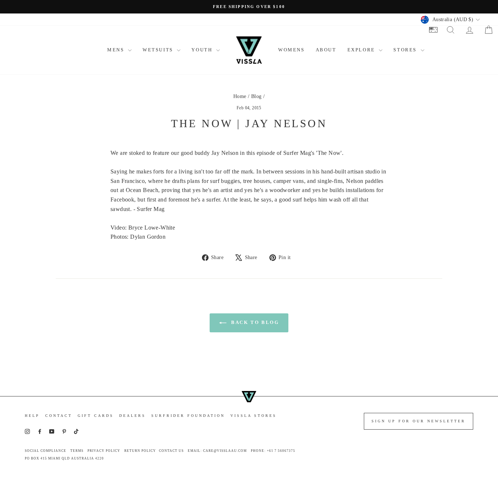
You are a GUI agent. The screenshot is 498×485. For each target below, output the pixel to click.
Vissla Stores (253, 416)
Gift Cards (96, 416)
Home (239, 96)
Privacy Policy (103, 451)
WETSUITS (159, 49)
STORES (406, 49)
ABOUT (326, 49)
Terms (76, 451)
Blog (256, 96)
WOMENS (291, 49)
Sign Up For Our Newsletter (418, 421)
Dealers (132, 416)
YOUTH (202, 49)
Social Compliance (45, 451)
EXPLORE (362, 49)
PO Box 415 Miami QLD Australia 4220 (64, 458)
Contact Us (171, 451)
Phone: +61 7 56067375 (273, 451)
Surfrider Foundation (188, 416)
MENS (116, 49)
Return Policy (140, 451)
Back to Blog (254, 322)
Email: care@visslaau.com (217, 451)
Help (32, 416)
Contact (58, 416)
